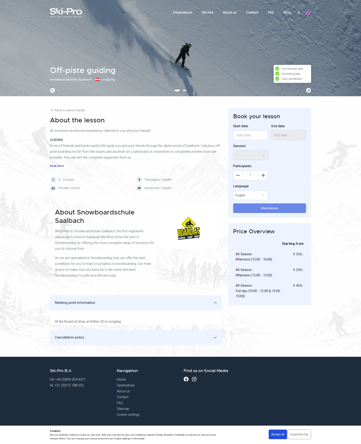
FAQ (271, 12)
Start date (240, 126)
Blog (287, 12)
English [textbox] (240, 195)
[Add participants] (263, 175)
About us (229, 12)
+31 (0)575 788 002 (69, 385)
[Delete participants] (238, 175)
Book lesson (269, 208)
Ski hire (207, 12)
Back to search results (69, 110)
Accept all (277, 434)
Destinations (182, 12)
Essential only (299, 434)
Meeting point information (75, 303)
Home (121, 379)
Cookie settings (128, 415)
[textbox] (298, 13)
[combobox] (298, 12)
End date (278, 126)
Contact (252, 12)
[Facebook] (186, 379)
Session (239, 146)
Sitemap (123, 409)
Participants (242, 166)
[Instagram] (194, 379)
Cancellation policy (69, 337)
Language (241, 186)
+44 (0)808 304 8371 (70, 379)
